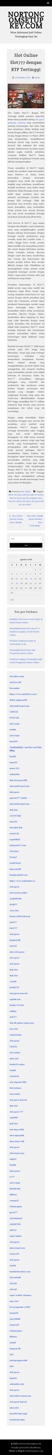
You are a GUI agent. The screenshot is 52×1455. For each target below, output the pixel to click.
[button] (48, 3)
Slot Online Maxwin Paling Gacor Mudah (16, 519)
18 (17, 583)
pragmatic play (36, 498)
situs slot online (15, 501)
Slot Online (26, 491)
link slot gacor (16, 498)
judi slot (26, 494)
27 (26, 588)
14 (31, 578)
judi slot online (37, 494)
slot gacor (27, 501)
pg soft (26, 498)
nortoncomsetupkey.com (26, 19)
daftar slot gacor (15, 494)
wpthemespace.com (34, 1450)
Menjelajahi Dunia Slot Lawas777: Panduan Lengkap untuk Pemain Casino (25, 631)
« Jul (12, 599)
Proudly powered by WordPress (25, 1447)
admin (37, 77)
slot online (26, 504)
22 (35, 583)
